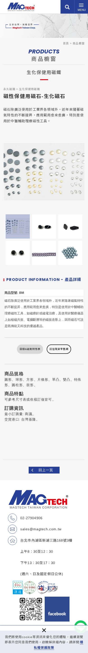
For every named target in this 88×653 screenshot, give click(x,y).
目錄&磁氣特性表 (30, 349)
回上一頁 (46, 470)
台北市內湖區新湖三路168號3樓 (46, 540)
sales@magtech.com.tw (41, 529)
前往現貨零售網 (58, 349)
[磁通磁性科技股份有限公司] (21, 6)
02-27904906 (31, 518)
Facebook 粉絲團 (57, 609)
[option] (44, 171)
